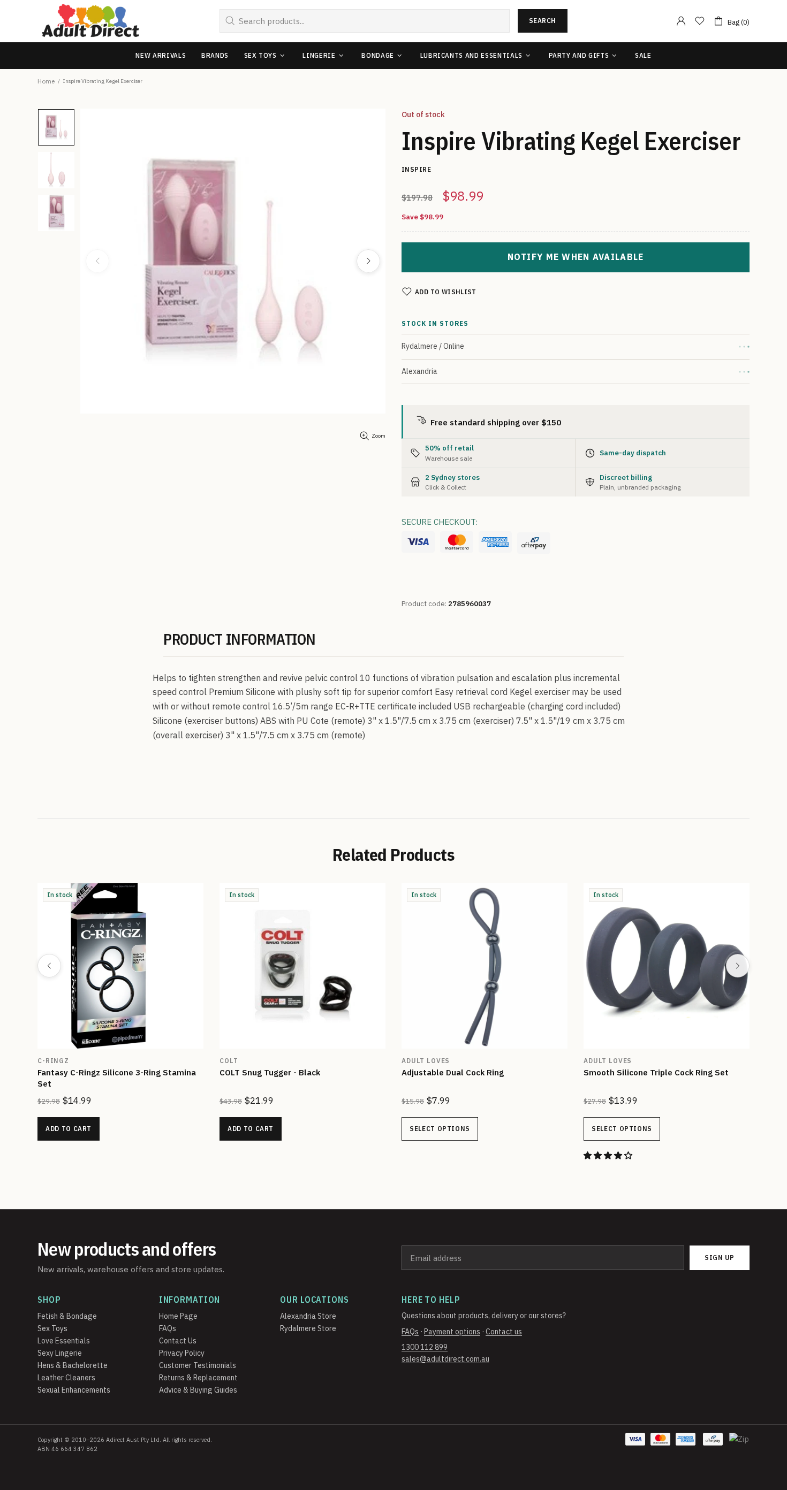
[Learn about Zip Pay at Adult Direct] (740, 1444)
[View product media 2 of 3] (56, 170)
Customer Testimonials (197, 1365)
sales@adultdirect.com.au (445, 1359)
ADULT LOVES (426, 1061)
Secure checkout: (440, 522)
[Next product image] (368, 261)
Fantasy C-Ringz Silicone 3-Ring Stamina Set (116, 1078)
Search (542, 20)
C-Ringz (53, 1061)
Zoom (378, 435)
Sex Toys (52, 1328)
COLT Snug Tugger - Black (270, 1072)
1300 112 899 (425, 1347)
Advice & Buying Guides (198, 1390)
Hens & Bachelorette (72, 1365)
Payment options (452, 1331)
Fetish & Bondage (67, 1316)
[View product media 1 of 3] (56, 127)
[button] (609, 1155)
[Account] (681, 21)
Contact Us (177, 1341)
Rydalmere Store (308, 1328)
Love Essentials (63, 1341)
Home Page (178, 1316)
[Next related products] (738, 965)
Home (46, 81)
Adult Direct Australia (90, 21)
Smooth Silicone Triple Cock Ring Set (656, 1072)
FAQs (167, 1328)
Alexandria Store (308, 1316)
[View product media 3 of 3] (56, 213)
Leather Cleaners (66, 1377)
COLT (229, 1061)
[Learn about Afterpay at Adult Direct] (533, 543)
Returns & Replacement (198, 1377)
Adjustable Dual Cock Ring (453, 1072)
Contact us (504, 1331)
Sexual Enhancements (73, 1390)
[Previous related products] (49, 965)
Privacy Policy (182, 1353)
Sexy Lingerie (59, 1353)
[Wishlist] (699, 21)
